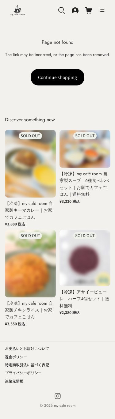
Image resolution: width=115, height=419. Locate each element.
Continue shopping (57, 77)
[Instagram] (57, 396)
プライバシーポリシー (23, 372)
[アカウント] (75, 10)
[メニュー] (102, 10)
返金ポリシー (16, 356)
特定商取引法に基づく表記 (27, 364)
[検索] (61, 10)
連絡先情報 (14, 380)
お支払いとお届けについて (27, 348)
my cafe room (64, 405)
